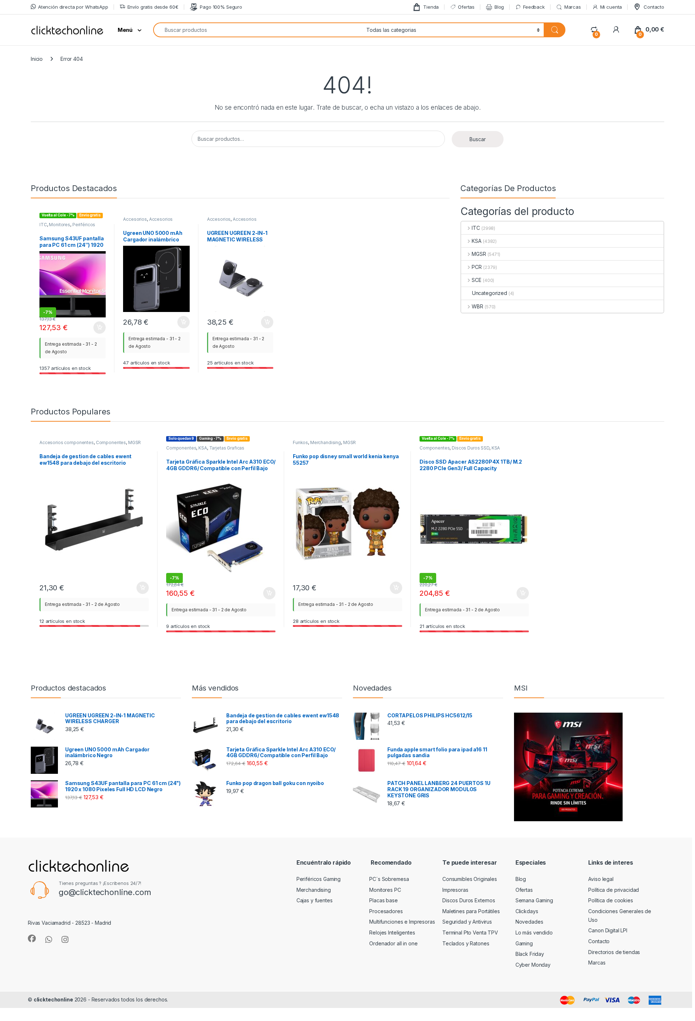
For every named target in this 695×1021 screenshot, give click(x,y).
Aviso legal (600, 879)
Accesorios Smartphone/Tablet (148, 221)
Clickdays (526, 911)
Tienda (431, 7)
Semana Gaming (534, 900)
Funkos (300, 442)
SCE (476, 280)
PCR (477, 267)
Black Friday (529, 954)
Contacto (654, 7)
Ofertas (466, 7)
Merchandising (325, 442)
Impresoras (455, 890)
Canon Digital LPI (607, 930)
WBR (477, 306)
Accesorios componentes (66, 442)
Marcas (572, 7)
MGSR (479, 254)
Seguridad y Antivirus (467, 922)
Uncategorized (489, 293)
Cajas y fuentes (314, 900)
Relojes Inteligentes (392, 932)
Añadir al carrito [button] (98, 327)
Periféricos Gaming (318, 879)
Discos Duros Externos (468, 900)
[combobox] (257, 29)
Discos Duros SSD (470, 448)
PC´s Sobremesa (389, 879)
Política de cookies (610, 900)
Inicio (37, 59)
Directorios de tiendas (614, 952)
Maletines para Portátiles (471, 911)
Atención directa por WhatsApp (73, 7)
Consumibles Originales (469, 879)
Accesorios (135, 219)
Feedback (534, 7)
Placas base (383, 900)
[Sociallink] (32, 938)
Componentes (111, 442)
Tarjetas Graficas (227, 448)
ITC (43, 224)
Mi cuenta (611, 7)
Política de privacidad (613, 890)
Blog (499, 7)
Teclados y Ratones (465, 943)
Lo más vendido (534, 932)
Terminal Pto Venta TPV (470, 932)
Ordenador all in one (393, 943)
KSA (476, 241)
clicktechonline (53, 999)
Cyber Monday (533, 965)
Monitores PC (385, 890)
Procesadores (386, 911)
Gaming (524, 943)
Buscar (477, 139)
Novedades (529, 922)
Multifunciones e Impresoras (402, 922)
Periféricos (83, 224)
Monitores (59, 224)
